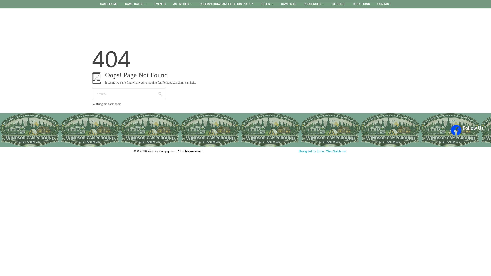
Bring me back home (108, 104)
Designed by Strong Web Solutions (322, 151)
